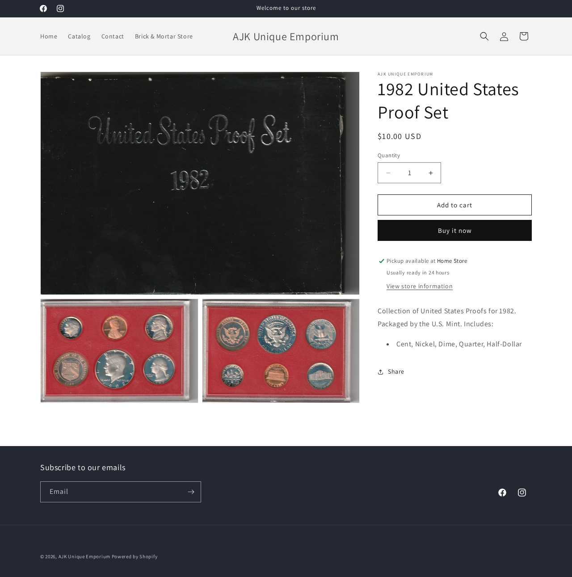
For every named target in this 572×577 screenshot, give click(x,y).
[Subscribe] (191, 491)
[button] (484, 36)
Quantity (389, 155)
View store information (420, 286)
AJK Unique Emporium (84, 556)
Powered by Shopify (135, 556)
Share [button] (396, 371)
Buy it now (455, 231)
